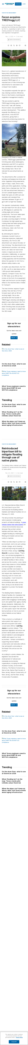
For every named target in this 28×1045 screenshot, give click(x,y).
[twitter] (14, 45)
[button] (3, 4)
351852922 (9, 488)
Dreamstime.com (20, 489)
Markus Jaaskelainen (18, 488)
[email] (19, 45)
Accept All (14, 1041)
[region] (14, 1038)
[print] (25, 45)
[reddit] (17, 45)
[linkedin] (11, 45)
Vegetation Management (9, 12)
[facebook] (8, 45)
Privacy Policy (19, 1037)
